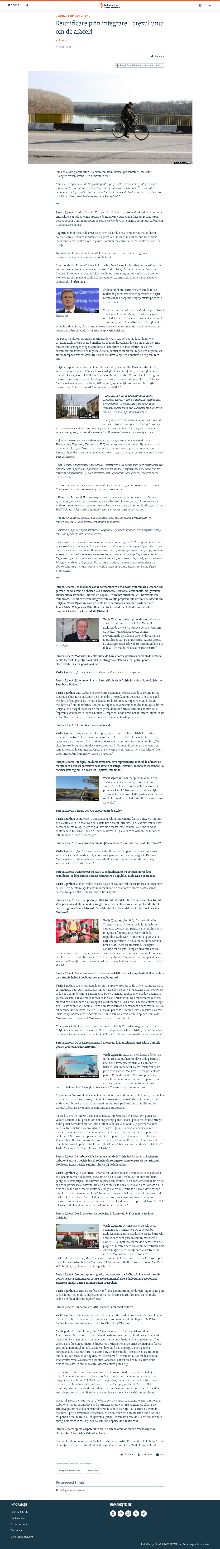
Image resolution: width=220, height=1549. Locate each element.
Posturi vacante (19, 1524)
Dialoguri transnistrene (73, 16)
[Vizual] (210, 5)
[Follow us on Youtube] (121, 1514)
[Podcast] (200, 5)
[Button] (157, 56)
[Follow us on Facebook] (113, 1514)
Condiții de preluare (22, 1537)
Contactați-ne (18, 1518)
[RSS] (136, 1514)
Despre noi (17, 1530)
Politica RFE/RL (19, 1512)
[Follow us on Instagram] (128, 1514)
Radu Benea (62, 40)
